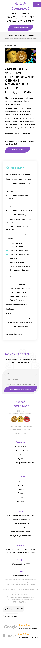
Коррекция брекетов (18, 296)
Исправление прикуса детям (20, 519)
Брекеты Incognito (17, 262)
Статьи (20, 485)
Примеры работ (20, 446)
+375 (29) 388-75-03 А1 (20, 17)
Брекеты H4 (14, 258)
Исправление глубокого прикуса (19, 183)
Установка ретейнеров (20, 532)
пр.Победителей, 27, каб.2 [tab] (14, 609)
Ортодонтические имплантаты (19, 322)
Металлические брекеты (19, 266)
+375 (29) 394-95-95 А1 (20, 21)
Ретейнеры (10, 313)
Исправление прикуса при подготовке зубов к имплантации (20, 328)
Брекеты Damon (16, 243)
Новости (20, 489)
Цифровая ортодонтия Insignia (19, 317)
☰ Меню (37, 4)
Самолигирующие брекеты (20, 288)
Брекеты (9, 238)
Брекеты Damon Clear (18, 250)
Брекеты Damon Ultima (19, 254)
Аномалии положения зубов (18, 174)
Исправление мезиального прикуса (17, 197)
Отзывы (20, 501)
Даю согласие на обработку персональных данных (21, 384)
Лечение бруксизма (14, 334)
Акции (20, 493)
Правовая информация (20, 467)
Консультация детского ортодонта (17, 228)
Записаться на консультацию (20, 389)
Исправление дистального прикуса (17, 189)
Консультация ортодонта (16, 304)
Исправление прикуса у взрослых (20, 234)
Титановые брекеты (17, 284)
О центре (20, 481)
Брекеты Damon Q (17, 246)
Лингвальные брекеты (18, 292)
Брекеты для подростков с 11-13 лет (19, 221)
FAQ (20, 455)
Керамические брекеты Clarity (17, 275)
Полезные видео (21, 450)
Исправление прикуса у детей (19, 214)
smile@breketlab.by (20, 575)
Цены (20, 459)
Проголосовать (17, 149)
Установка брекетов (20, 523)
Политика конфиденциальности (20, 463)
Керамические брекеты (19, 270)
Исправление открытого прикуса (20, 210)
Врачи (20, 497)
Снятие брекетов (16, 300)
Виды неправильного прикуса (18, 179)
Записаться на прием (20, 27)
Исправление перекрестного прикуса (18, 204)
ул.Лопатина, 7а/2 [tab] (11, 616)
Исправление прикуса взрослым (20, 515)
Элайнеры (10, 309)
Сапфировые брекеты (18, 280)
